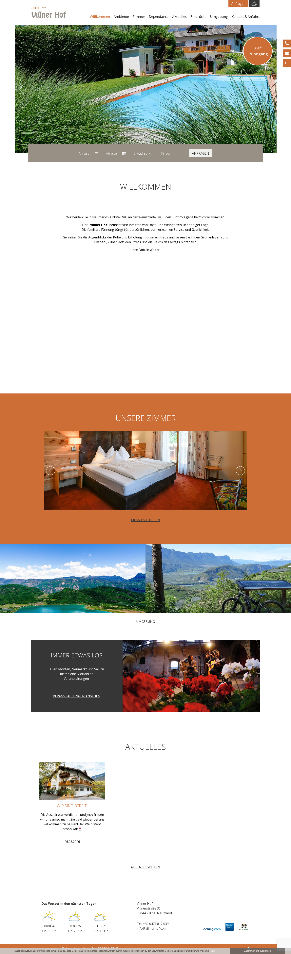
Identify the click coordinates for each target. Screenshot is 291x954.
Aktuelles (179, 16)
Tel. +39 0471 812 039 (153, 924)
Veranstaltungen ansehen (76, 696)
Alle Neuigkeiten (145, 867)
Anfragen (238, 3)
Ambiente (121, 16)
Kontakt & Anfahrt (246, 16)
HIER (212, 951)
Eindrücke (198, 16)
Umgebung (219, 16)
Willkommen (100, 16)
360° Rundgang (258, 51)
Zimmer (139, 16)
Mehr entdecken (145, 520)
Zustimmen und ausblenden (257, 951)
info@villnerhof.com (151, 928)
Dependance (158, 16)
